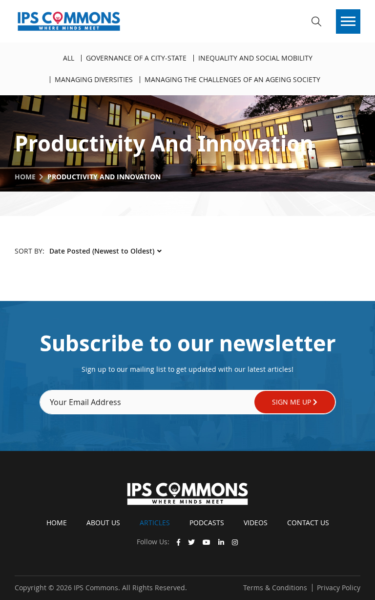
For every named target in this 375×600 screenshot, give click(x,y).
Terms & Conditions (275, 587)
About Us (103, 522)
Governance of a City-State (136, 58)
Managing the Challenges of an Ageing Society (232, 79)
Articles (155, 522)
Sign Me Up (292, 402)
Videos (256, 522)
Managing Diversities (94, 79)
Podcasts (206, 522)
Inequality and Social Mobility (255, 58)
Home (25, 176)
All (68, 58)
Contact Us (308, 522)
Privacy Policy (338, 587)
